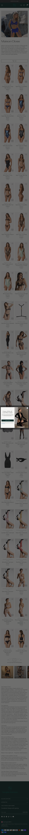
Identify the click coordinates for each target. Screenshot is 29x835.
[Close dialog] (27, 408)
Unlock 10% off (7, 420)
